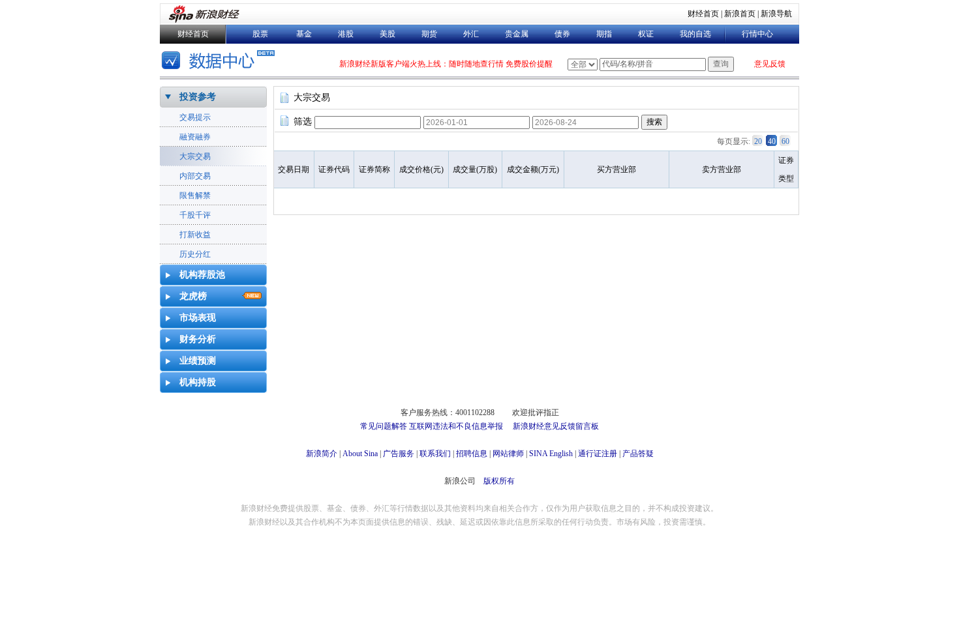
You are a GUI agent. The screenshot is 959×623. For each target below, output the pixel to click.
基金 (304, 33)
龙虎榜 (193, 296)
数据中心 (220, 61)
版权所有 (499, 480)
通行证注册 (597, 453)
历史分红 (195, 254)
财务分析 (197, 339)
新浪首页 (739, 13)
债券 (562, 33)
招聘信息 (471, 453)
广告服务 (398, 453)
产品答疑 (638, 453)
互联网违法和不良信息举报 (456, 426)
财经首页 (703, 13)
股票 (260, 33)
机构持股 (197, 382)
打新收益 (195, 234)
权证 (646, 33)
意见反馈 (769, 63)
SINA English (551, 453)
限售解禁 (195, 195)
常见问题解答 (383, 426)
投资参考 (197, 97)
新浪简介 (321, 453)
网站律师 (508, 453)
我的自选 (695, 33)
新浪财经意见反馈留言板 (556, 426)
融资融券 (195, 136)
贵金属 (516, 33)
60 (785, 141)
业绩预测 (197, 361)
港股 (346, 33)
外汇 (471, 33)
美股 (387, 33)
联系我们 (435, 453)
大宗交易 (195, 156)
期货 (429, 33)
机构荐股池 (202, 275)
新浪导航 (776, 13)
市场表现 (197, 318)
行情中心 (757, 33)
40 (772, 141)
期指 (604, 33)
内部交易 (195, 176)
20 (758, 141)
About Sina (360, 453)
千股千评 (195, 215)
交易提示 (195, 117)
